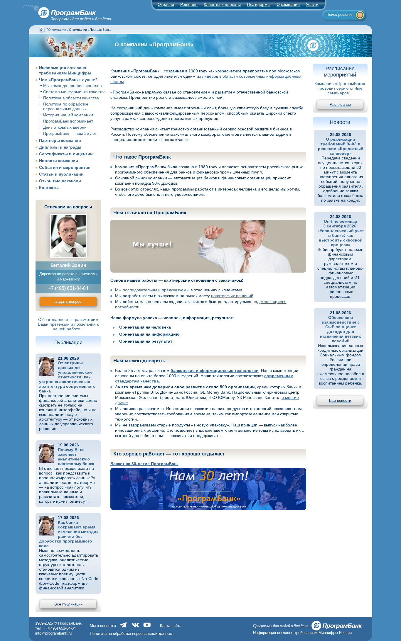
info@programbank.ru (53, 633)
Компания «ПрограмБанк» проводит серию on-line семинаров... (339, 88)
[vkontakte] (135, 628)
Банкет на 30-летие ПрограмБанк (144, 463)
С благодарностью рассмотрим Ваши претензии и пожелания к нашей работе (68, 324)
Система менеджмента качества (74, 91)
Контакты (49, 187)
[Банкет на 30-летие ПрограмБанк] (208, 489)
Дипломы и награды (60, 147)
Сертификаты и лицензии (66, 154)
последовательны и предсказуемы (156, 290)
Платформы (258, 4)
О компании (288, 4)
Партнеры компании (60, 140)
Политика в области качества (71, 98)
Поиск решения (339, 14)
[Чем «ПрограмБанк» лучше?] (208, 246)
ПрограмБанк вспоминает (68, 121)
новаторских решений (232, 295)
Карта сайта (170, 625)
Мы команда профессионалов (72, 85)
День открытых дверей (65, 127)
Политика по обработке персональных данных (65, 106)
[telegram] (123, 628)
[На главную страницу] (63, 11)
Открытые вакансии (60, 180)
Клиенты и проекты (222, 4)
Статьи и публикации (61, 174)
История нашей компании (68, 115)
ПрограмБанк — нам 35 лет (70, 133)
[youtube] (147, 628)
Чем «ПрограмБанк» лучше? (68, 79)
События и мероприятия (64, 167)
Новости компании (58, 160)
